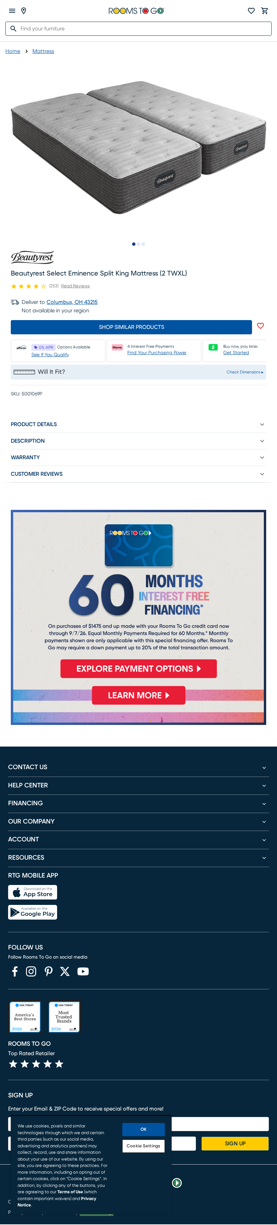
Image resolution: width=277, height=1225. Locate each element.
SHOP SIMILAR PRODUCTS (131, 327)
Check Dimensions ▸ (245, 372)
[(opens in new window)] (15, 971)
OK (144, 1129)
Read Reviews (75, 286)
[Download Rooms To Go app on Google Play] (32, 912)
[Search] (11, 29)
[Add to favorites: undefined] (260, 326)
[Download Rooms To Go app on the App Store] (32, 892)
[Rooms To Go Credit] (138, 597)
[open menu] (12, 11)
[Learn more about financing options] (138, 704)
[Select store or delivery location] (23, 11)
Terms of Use (70, 1192)
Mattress (43, 51)
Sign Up (235, 1143)
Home (12, 51)
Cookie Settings (143, 1146)
